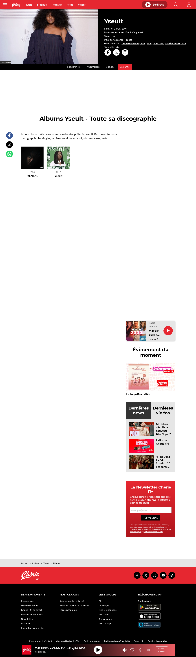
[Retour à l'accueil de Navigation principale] (16, 4)
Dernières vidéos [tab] (163, 410)
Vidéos (82, 4)
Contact (48, 641)
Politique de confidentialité (117, 641)
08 (119, 28)
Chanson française (133, 43)
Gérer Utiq (139, 641)
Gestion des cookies (157, 641)
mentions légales (135, 532)
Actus (70, 4)
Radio (29, 4)
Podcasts (57, 4)
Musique (42, 4)
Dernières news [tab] (138, 410)
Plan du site (34, 641)
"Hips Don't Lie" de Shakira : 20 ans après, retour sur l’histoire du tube (163, 466)
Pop (149, 43)
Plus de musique (161, 650)
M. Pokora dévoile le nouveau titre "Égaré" (163, 429)
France (128, 39)
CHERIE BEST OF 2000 (154, 333)
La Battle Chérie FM (162, 442)
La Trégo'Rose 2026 (138, 394)
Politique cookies (92, 641)
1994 (124, 28)
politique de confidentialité (153, 532)
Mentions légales (64, 641)
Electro (158, 43)
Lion (114, 35)
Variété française (175, 43)
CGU (77, 641)
